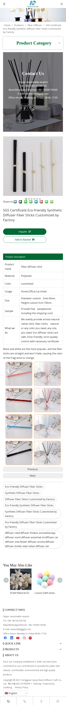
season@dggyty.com (20, 629)
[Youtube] (18, 638)
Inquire (23, 231)
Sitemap (37, 683)
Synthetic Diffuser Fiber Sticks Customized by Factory (31, 514)
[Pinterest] (30, 638)
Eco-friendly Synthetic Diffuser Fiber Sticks (29, 505)
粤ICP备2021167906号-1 (20, 683)
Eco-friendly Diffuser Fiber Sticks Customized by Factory (30, 524)
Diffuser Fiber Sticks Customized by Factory (30, 499)
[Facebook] (5, 638)
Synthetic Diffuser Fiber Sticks (22, 493)
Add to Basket (23, 239)
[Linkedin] (11, 638)
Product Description (15, 256)
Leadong (7, 687)
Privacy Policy (21, 687)
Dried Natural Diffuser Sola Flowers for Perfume (20, 593)
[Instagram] (24, 638)
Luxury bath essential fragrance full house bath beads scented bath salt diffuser (45, 593)
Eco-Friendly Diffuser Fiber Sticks (24, 486)
